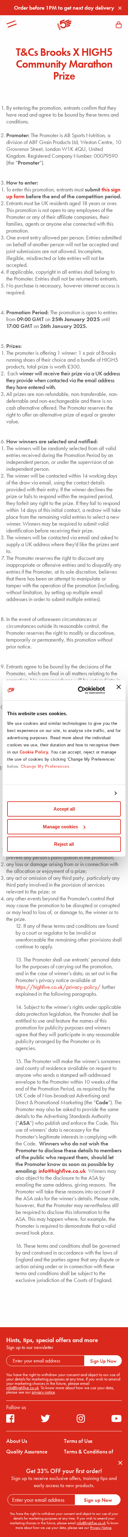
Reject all (64, 844)
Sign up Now (98, 1500)
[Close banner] (119, 690)
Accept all (64, 809)
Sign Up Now (103, 1361)
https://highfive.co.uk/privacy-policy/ (58, 986)
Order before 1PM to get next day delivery (64, 7)
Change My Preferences (45, 766)
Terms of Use (78, 1441)
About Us (16, 1441)
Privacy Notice (101, 1527)
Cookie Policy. (34, 752)
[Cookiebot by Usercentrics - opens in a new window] (79, 690)
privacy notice (43, 1392)
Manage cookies (60, 826)
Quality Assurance (27, 1451)
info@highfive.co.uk (62, 1170)
